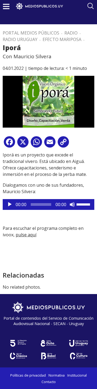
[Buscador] (90, 6)
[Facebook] (9, 144)
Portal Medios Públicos (31, 33)
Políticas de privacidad (28, 375)
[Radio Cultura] (78, 356)
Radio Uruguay (20, 39)
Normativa (56, 375)
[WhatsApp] (36, 144)
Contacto (48, 381)
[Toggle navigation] (6, 6)
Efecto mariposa (62, 39)
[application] (48, 204)
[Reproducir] (9, 204)
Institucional (77, 375)
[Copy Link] (63, 144)
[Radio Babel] (48, 356)
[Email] (50, 144)
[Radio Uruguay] (78, 343)
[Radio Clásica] (18, 356)
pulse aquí (26, 235)
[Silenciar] (72, 204)
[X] (23, 144)
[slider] (84, 204)
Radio (71, 33)
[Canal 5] (18, 343)
